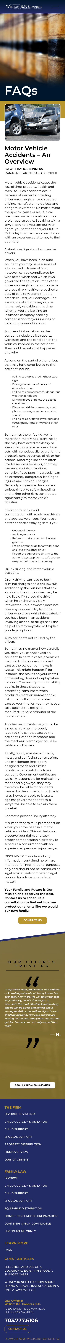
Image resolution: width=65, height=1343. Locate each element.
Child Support (16, 1129)
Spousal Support (18, 1136)
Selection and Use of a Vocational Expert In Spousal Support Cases (29, 1270)
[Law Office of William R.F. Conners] (24, 7)
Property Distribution (23, 1144)
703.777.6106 (21, 1320)
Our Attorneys (17, 1159)
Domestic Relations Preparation (31, 1216)
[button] (55, 6)
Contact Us (32, 920)
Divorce (11, 1178)
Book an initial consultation (32, 1085)
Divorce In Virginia (20, 1114)
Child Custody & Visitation (26, 1121)
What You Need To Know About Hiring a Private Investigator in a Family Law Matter (32, 1285)
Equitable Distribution (23, 1208)
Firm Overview (16, 1152)
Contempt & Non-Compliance (28, 1223)
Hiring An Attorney (20, 1231)
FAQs (8, 1249)
